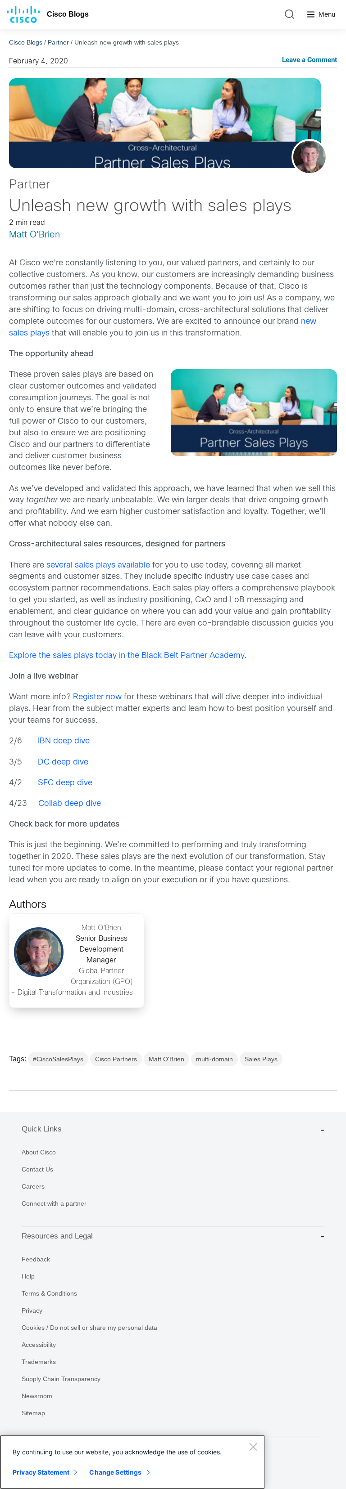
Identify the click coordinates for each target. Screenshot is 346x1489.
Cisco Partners (116, 1059)
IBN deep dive (64, 741)
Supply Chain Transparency (61, 1378)
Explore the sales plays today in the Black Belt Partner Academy (126, 656)
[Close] (253, 1446)
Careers (33, 1186)
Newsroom (37, 1396)
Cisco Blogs (68, 14)
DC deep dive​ (63, 762)
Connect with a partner (54, 1203)
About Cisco (39, 1152)
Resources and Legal (57, 1236)
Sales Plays (261, 1059)
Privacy (32, 1310)
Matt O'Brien (34, 235)
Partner (58, 42)
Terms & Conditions (49, 1293)
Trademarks (39, 1361)
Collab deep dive (69, 804)
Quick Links (42, 1129)
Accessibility (39, 1344)
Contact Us (37, 1169)
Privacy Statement (41, 1472)
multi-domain (214, 1059)
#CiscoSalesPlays (58, 1059)
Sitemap (33, 1413)
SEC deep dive (65, 783)
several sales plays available (98, 565)
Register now (97, 697)
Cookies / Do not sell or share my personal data (89, 1327)
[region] (132, 1462)
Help (28, 1276)
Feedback (36, 1259)
